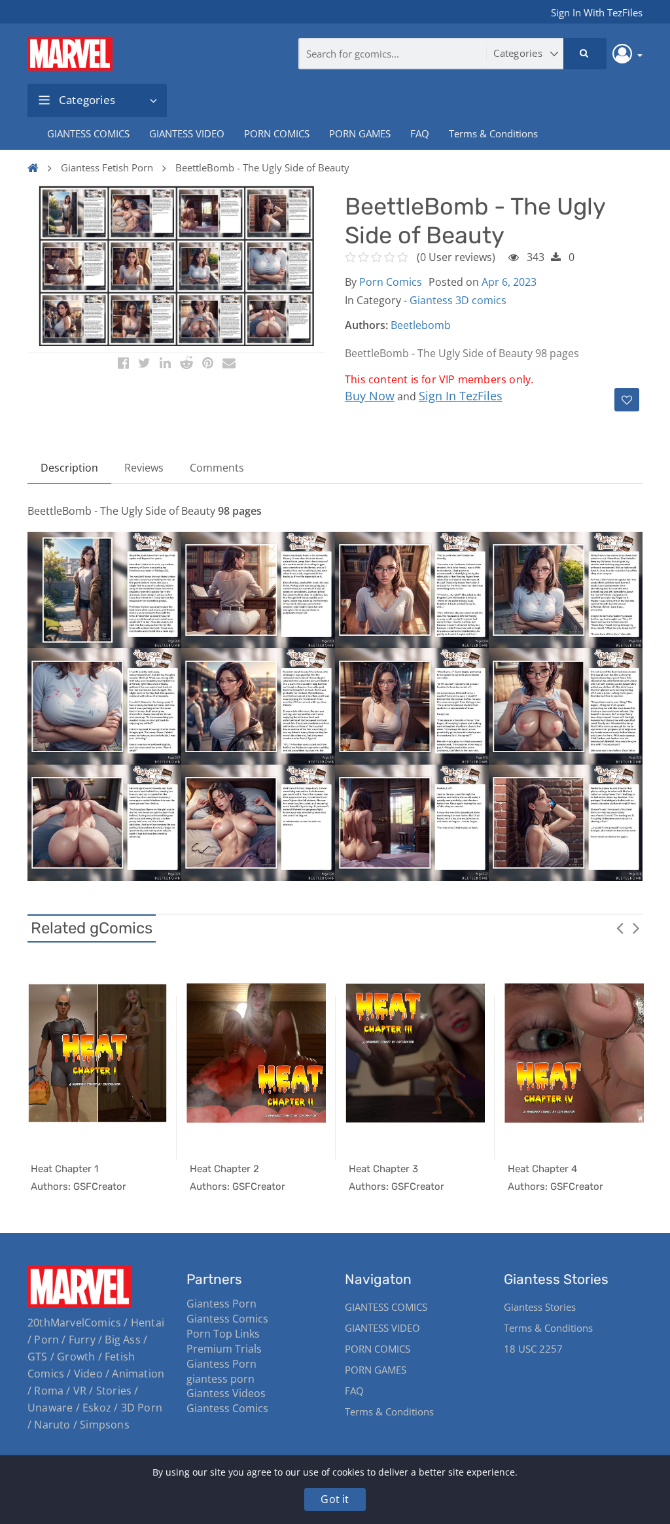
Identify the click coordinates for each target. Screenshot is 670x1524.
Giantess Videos (226, 1393)
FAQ (419, 133)
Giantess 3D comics (458, 300)
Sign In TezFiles (460, 396)
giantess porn (220, 1379)
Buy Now (370, 396)
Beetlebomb (421, 325)
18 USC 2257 (533, 1348)
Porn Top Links (223, 1333)
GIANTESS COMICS (88, 133)
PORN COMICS (276, 133)
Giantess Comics (227, 1318)
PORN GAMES (360, 133)
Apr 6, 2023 (509, 282)
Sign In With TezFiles (597, 12)
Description (69, 467)
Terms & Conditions (493, 133)
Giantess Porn (221, 1303)
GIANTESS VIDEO (186, 133)
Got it (335, 1499)
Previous (619, 927)
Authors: (366, 325)
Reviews (144, 467)
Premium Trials (224, 1349)
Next (636, 927)
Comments (217, 467)
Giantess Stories (540, 1306)
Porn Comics (390, 282)
